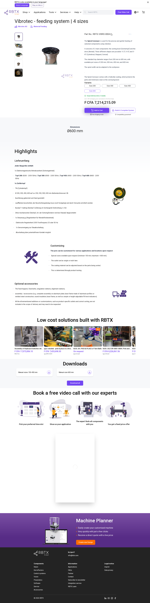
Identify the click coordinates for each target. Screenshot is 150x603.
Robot (36, 567)
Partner (70, 573)
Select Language (22, 5)
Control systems (40, 573)
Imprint (106, 567)
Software (37, 583)
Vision (36, 577)
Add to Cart (98, 110)
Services (64, 12)
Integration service (74, 583)
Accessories (38, 590)
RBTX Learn (72, 586)
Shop (25, 12)
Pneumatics (38, 580)
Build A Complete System (124, 110)
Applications (40, 12)
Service (36, 586)
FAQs (70, 570)
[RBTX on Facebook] (115, 598)
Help (76, 12)
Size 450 (127, 86)
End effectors (39, 570)
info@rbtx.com (73, 555)
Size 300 (110, 86)
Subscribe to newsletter (76, 580)
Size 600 (92, 91)
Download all (75, 383)
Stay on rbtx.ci (37, 5)
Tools (51, 12)
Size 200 (92, 86)
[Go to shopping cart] (143, 12)
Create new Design (86, 542)
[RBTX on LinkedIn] (105, 598)
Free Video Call (123, 12)
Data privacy (108, 570)
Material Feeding (40, 26)
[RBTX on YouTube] (109, 598)
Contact (70, 577)
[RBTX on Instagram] (112, 598)
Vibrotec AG (22, 26)
